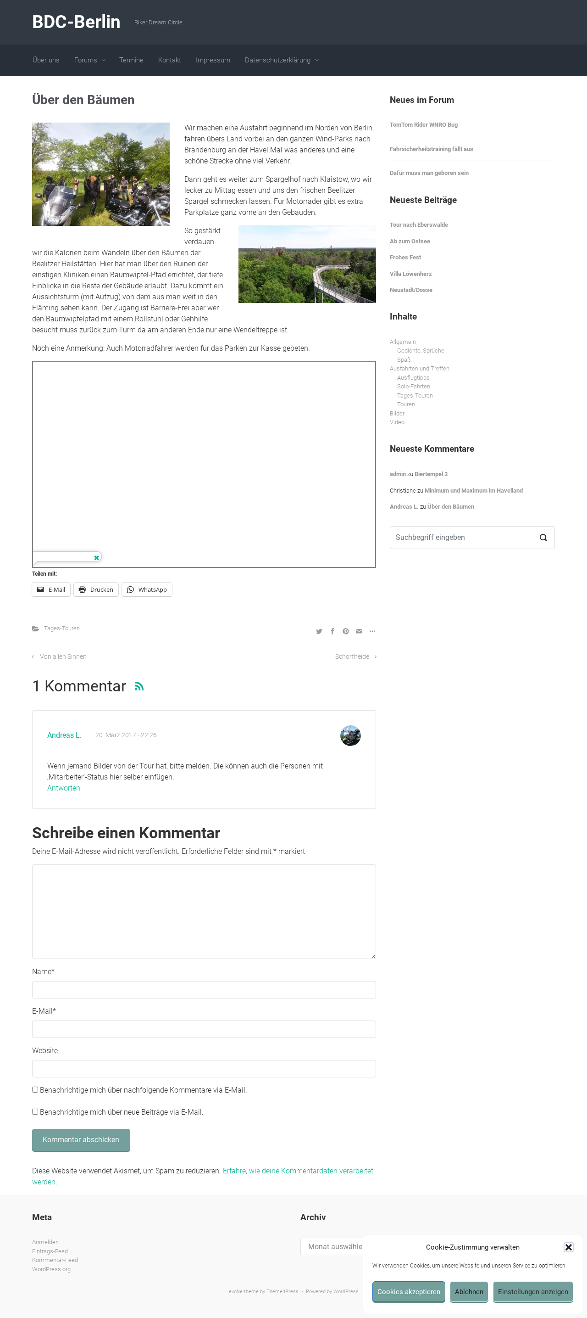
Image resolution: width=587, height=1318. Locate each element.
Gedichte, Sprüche (420, 350)
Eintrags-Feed (50, 1251)
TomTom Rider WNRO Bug (424, 124)
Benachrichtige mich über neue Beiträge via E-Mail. (122, 1112)
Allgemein (403, 341)
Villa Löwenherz (411, 273)
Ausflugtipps (413, 377)
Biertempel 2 (431, 474)
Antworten (63, 788)
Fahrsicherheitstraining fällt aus (431, 149)
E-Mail (44, 1011)
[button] (568, 1247)
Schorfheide (352, 657)
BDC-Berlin (76, 22)
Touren (406, 404)
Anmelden (45, 1242)
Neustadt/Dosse (411, 289)
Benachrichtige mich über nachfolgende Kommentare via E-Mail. (143, 1090)
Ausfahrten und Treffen (419, 368)
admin (398, 474)
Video (397, 422)
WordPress (346, 1292)
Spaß (404, 359)
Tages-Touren (62, 628)
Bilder (397, 413)
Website (45, 1050)
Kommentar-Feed (55, 1259)
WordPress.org (51, 1269)
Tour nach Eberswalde (419, 224)
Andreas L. (64, 735)
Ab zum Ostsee (410, 241)
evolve (236, 1292)
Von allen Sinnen (63, 657)
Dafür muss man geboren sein (429, 172)
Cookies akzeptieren (408, 1292)
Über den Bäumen (450, 506)
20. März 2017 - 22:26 (126, 735)
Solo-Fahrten (413, 386)
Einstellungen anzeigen (533, 1292)
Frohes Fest (405, 257)
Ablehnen (469, 1292)
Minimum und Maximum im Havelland (474, 490)
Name (43, 971)
